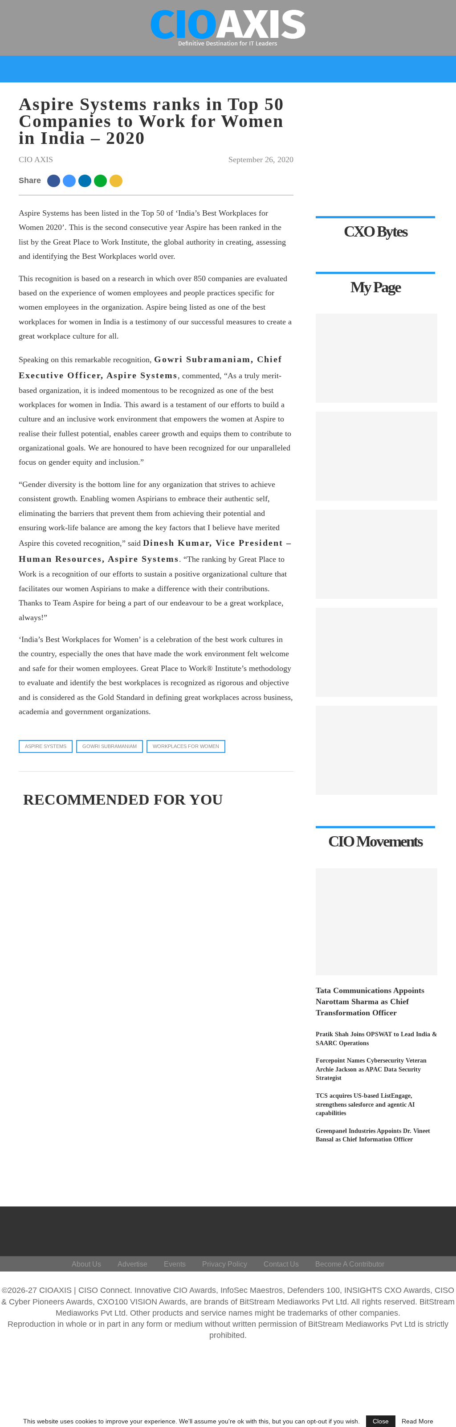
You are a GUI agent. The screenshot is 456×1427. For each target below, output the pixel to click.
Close (381, 1421)
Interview (243, 94)
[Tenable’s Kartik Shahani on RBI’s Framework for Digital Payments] (376, 652)
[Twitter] (373, 1229)
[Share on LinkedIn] (86, 180)
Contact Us (281, 1264)
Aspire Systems (45, 746)
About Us (86, 1264)
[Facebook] (360, 1229)
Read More (417, 1421)
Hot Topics (183, 94)
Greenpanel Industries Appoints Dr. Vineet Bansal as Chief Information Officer (373, 1135)
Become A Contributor (349, 1264)
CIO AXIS (36, 159)
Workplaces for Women (186, 746)
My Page (361, 94)
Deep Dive (69, 94)
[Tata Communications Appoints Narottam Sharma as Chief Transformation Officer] (376, 921)
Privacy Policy (224, 1264)
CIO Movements (303, 94)
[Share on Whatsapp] (102, 180)
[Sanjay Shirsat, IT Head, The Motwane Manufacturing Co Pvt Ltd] (376, 456)
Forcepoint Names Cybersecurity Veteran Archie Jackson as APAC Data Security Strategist (371, 1069)
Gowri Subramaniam (109, 746)
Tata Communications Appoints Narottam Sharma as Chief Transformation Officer (370, 1001)
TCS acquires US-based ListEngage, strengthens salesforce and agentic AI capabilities (365, 1104)
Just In (25, 94)
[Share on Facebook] (55, 180)
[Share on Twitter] (70, 180)
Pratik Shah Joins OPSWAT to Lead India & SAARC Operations (376, 1039)
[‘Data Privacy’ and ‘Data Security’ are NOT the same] (376, 554)
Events (402, 94)
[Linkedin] (386, 1229)
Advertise (132, 1264)
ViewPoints (128, 94)
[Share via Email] (117, 180)
